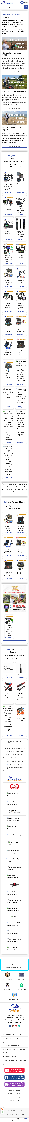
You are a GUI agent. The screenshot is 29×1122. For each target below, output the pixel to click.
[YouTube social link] (16, 1026)
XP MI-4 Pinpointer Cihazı (8, 695)
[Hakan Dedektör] (14, 852)
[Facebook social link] (10, 1026)
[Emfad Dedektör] (14, 877)
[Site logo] (7, 2)
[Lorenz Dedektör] (14, 901)
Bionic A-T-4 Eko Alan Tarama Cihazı (21, 352)
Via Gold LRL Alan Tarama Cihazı (8, 282)
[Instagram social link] (13, 1026)
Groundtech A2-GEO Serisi (20, 434)
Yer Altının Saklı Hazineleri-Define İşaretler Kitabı (8, 435)
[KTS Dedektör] (14, 893)
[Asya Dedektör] (14, 778)
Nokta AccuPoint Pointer (8, 730)
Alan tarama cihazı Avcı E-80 (21, 380)
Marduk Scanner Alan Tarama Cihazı (8, 352)
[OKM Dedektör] (14, 924)
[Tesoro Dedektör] (14, 949)
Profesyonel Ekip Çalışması (14, 91)
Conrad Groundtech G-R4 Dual (20, 210)
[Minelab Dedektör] (14, 820)
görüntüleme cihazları (17, 97)
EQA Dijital (21, 1114)
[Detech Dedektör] (14, 917)
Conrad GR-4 (21, 184)
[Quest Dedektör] (14, 860)
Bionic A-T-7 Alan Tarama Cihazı (8, 329)
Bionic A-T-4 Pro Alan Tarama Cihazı (21, 329)
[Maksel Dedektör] (14, 910)
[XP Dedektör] (14, 868)
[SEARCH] (26, 7)
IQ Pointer (21, 675)
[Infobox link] (7, 976)
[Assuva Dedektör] (14, 844)
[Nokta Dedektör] (14, 803)
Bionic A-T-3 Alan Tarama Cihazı (8, 375)
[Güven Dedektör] (14, 836)
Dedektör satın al (7, 133)
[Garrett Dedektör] (14, 795)
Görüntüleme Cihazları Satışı (12, 54)
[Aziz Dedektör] (14, 787)
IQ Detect (8, 675)
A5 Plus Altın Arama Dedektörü (8, 305)
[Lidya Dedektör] (14, 932)
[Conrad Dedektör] (14, 828)
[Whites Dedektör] (14, 940)
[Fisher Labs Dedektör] (14, 885)
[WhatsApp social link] (19, 1026)
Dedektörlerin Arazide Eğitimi (11, 128)
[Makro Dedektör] (14, 811)
